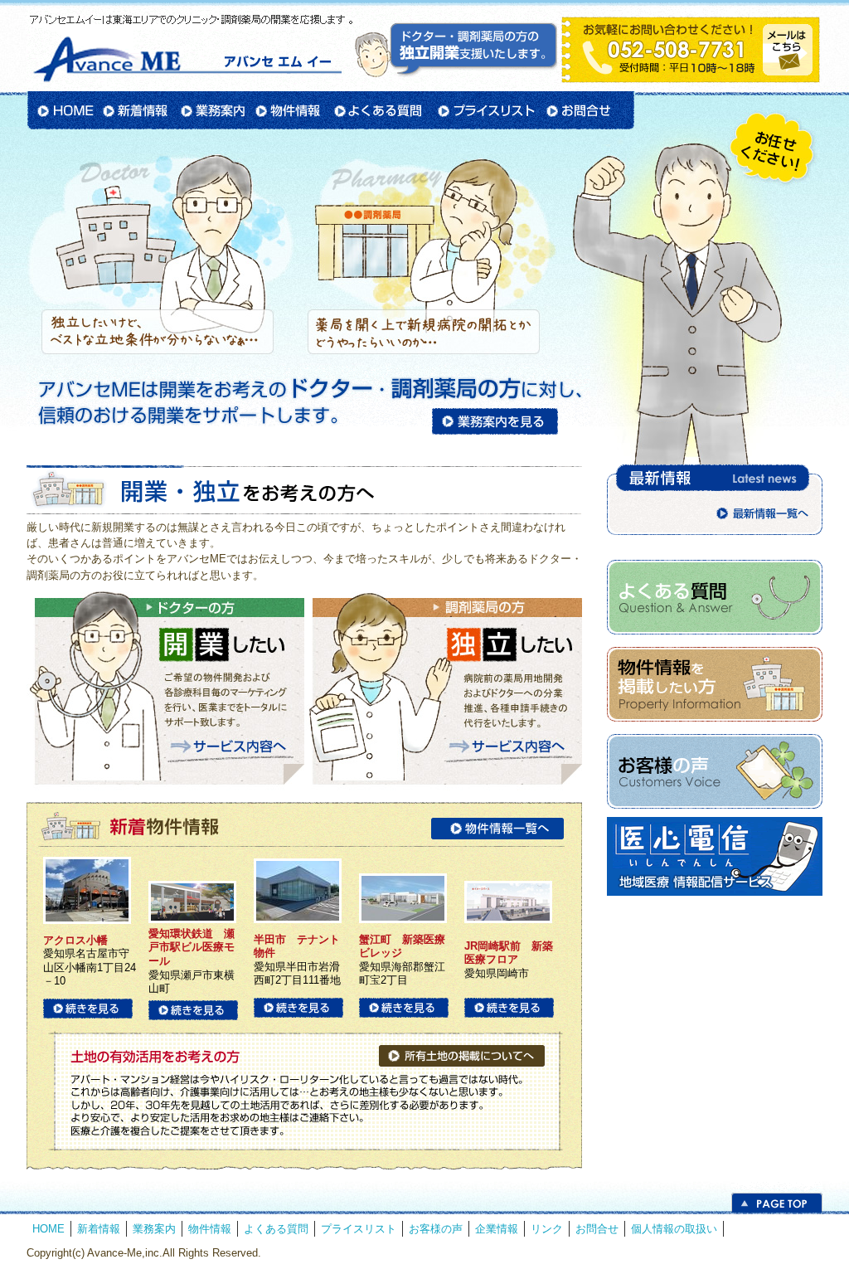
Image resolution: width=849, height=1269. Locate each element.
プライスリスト (485, 110)
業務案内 (211, 110)
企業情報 (496, 1229)
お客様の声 (436, 1229)
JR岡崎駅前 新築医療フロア (508, 953)
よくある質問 (377, 110)
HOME (63, 110)
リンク (547, 1229)
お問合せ (588, 110)
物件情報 (288, 110)
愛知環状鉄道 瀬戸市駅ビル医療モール (191, 947)
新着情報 (135, 110)
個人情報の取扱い (674, 1229)
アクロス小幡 (75, 940)
